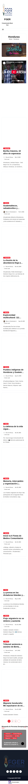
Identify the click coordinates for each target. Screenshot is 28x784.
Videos (6, 423)
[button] (24, 738)
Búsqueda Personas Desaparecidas (15, 731)
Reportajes (7, 148)
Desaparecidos (11, 735)
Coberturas (10, 733)
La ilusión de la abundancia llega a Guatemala (12, 262)
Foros (6, 590)
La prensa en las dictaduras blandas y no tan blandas (13, 595)
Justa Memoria (11, 738)
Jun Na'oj (19, 735)
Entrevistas (7, 257)
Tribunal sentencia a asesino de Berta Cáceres (12, 646)
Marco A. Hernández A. (11, 211)
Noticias (6, 203)
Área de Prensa (9, 157)
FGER (7, 19)
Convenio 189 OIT (19, 733)
